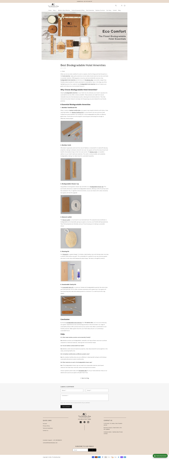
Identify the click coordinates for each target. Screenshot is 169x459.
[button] (54, 10)
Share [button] (63, 71)
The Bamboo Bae (56, 457)
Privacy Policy (46, 425)
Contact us (45, 430)
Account (45, 423)
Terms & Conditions (48, 428)
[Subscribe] (92, 450)
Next (165, 1)
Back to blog (85, 378)
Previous (3, 1)
